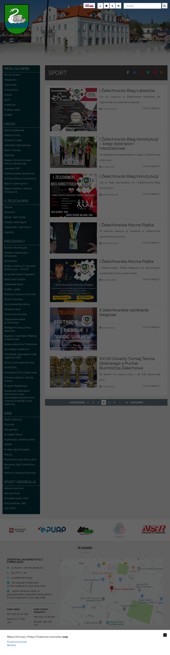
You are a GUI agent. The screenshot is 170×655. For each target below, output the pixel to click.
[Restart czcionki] (106, 5)
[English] (87, 5)
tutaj (65, 636)
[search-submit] (165, 5)
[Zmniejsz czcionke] (100, 6)
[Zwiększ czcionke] (112, 5)
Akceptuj (11, 645)
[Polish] (91, 5)
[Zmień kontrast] (118, 5)
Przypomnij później (17, 641)
